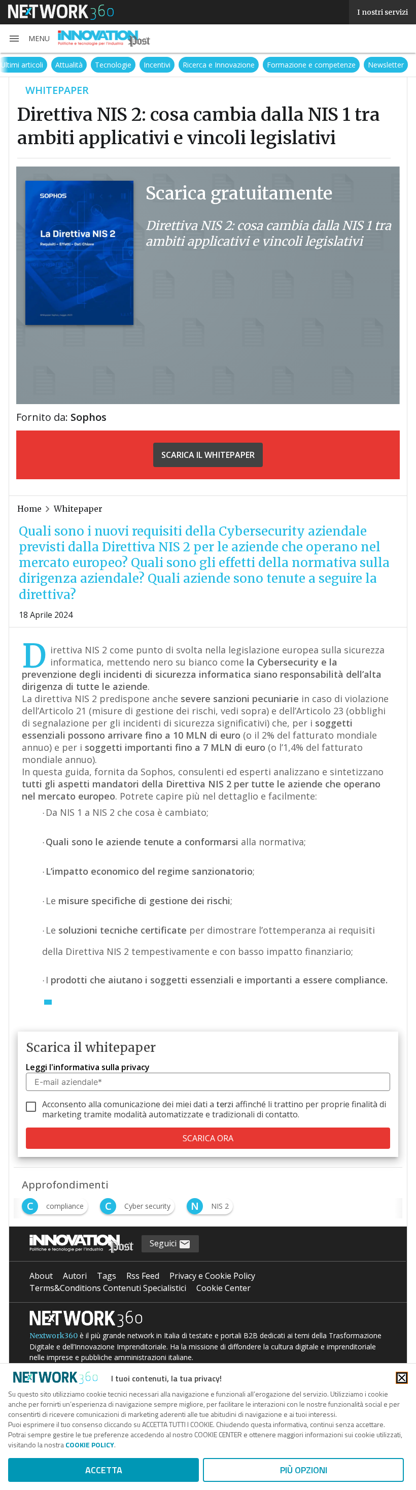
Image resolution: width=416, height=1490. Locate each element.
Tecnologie (113, 65)
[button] (29, 38)
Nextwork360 (53, 1335)
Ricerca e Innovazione (219, 65)
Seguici (164, 1243)
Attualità (69, 65)
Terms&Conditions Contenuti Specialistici (107, 1288)
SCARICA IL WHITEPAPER (208, 454)
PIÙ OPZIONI (303, 1470)
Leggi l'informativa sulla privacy (88, 1067)
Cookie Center (223, 1288)
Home (29, 509)
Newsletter (386, 65)
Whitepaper (78, 509)
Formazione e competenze (311, 65)
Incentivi (157, 65)
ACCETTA (103, 1470)
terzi (224, 1104)
